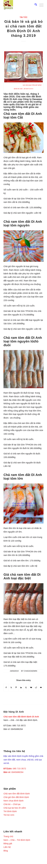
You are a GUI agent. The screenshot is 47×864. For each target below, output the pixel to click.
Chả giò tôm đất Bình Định (16, 797)
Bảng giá (7, 843)
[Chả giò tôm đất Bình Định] (19, 5)
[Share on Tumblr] (26, 687)
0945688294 (17, 772)
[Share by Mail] (41, 687)
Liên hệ (7, 847)
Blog (5, 850)
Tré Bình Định (10, 811)
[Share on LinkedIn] (21, 687)
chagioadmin (30, 671)
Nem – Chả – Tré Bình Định (16, 840)
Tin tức (23, 17)
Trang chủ (8, 836)
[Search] (34, 5)
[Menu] (40, 5)
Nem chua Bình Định (13, 801)
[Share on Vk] (31, 687)
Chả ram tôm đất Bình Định (16, 793)
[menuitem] (34, 5)
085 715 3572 (19, 768)
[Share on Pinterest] (16, 687)
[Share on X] (11, 687)
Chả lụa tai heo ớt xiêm (14, 808)
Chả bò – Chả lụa (11, 804)
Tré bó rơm (8, 815)
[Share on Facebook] (6, 687)
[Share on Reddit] (36, 687)
